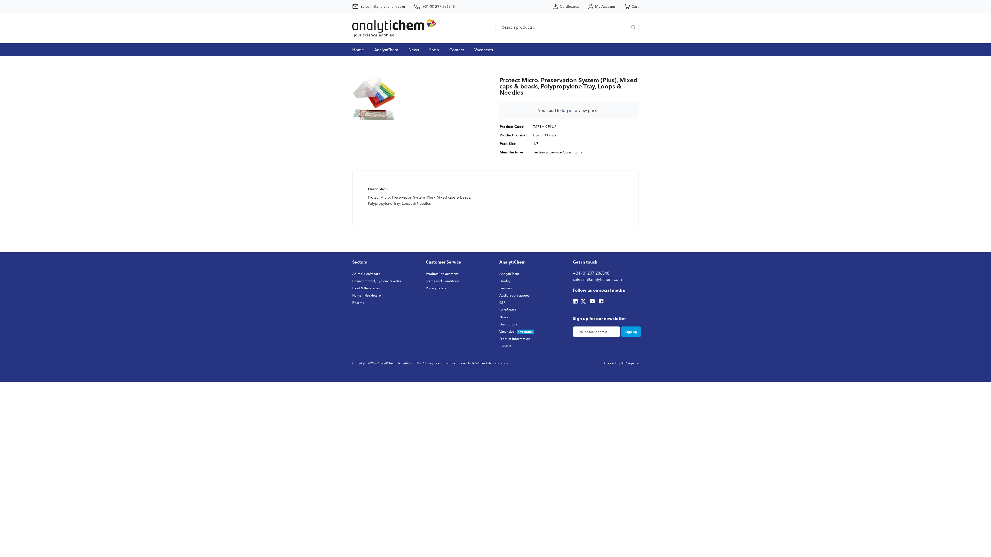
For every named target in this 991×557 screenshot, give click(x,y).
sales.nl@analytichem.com (597, 279)
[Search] (633, 27)
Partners (505, 288)
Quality (504, 281)
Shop (434, 49)
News (414, 49)
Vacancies (483, 49)
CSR (502, 302)
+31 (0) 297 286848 (591, 273)
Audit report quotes (514, 295)
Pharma (358, 302)
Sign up (631, 331)
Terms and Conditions (442, 281)
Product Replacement (442, 273)
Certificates (507, 310)
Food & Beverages (366, 288)
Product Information (514, 338)
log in (567, 110)
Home (358, 49)
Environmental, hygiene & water (376, 281)
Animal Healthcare (366, 273)
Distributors (508, 324)
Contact (456, 49)
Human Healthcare (366, 295)
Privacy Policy (436, 288)
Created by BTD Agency (621, 363)
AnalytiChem (386, 49)
